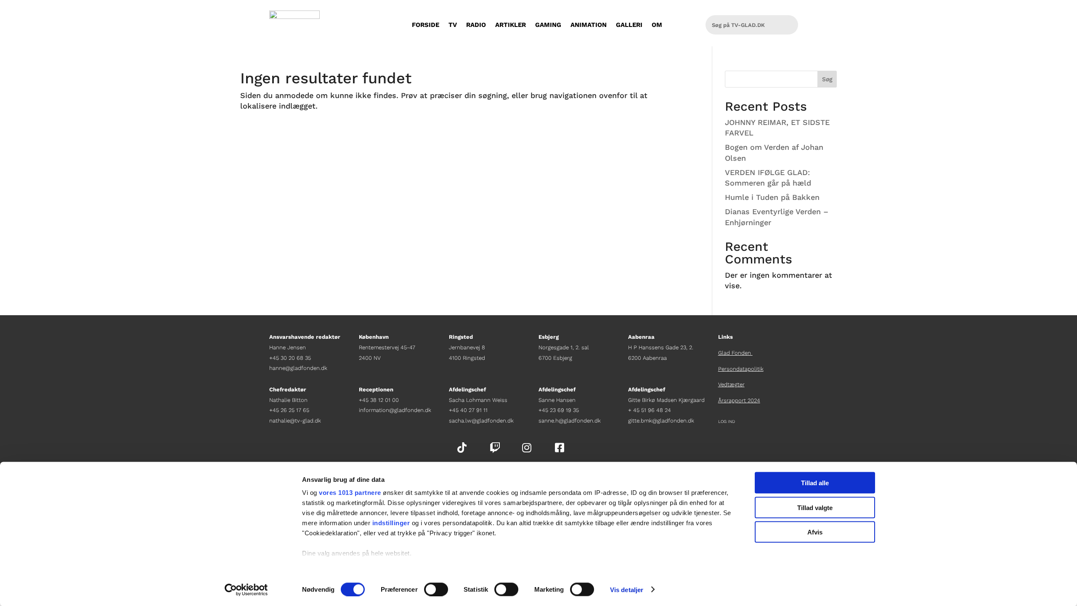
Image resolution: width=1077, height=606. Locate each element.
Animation (588, 25)
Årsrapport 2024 (739, 400)
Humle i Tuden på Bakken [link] (772, 197)
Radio (476, 25)
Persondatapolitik (741, 369)
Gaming (548, 25)
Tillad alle (815, 482)
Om (657, 25)
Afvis (814, 532)
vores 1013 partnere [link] (350, 492)
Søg (827, 79)
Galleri (629, 25)
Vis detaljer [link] (626, 589)
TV (452, 25)
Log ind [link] (726, 421)
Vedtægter (731, 384)
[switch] (436, 589)
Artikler (510, 25)
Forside (425, 25)
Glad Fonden (735, 353)
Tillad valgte (815, 507)
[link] (246, 589)
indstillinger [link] (391, 522)
